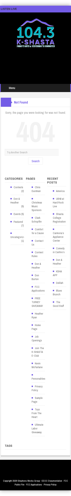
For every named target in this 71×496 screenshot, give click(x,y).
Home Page (36, 327)
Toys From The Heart (36, 413)
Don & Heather (15, 200)
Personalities (38, 378)
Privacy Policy (37, 388)
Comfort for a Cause (38, 231)
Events (17, 214)
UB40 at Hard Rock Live (58, 202)
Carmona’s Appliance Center (58, 236)
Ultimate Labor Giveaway (37, 428)
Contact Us (37, 242)
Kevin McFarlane (37, 365)
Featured (18, 221)
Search (36, 161)
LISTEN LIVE (9, 8)
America (60, 191)
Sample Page (37, 399)
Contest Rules (37, 254)
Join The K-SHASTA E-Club (38, 351)
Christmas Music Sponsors (37, 206)
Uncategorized (18, 237)
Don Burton (35, 277)
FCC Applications (38, 288)
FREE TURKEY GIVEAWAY (37, 302)
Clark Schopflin (37, 219)
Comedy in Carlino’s (59, 250)
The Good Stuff (58, 304)
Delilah (59, 283)
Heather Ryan (37, 315)
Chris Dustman (36, 189)
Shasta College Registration (59, 217)
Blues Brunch (57, 292)
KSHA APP (57, 273)
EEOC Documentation (52, 480)
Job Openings (37, 338)
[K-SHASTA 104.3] (35, 31)
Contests (18, 187)
